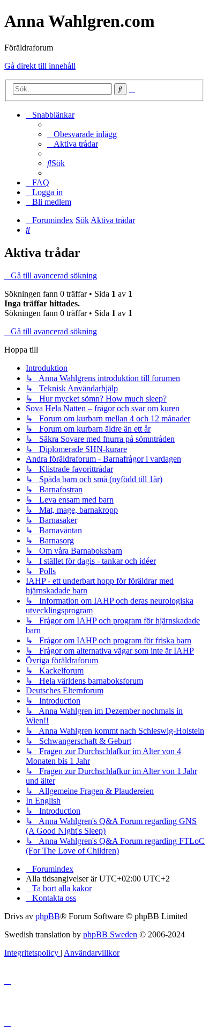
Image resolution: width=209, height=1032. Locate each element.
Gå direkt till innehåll (40, 65)
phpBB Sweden (110, 934)
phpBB (47, 916)
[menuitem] (82, 134)
